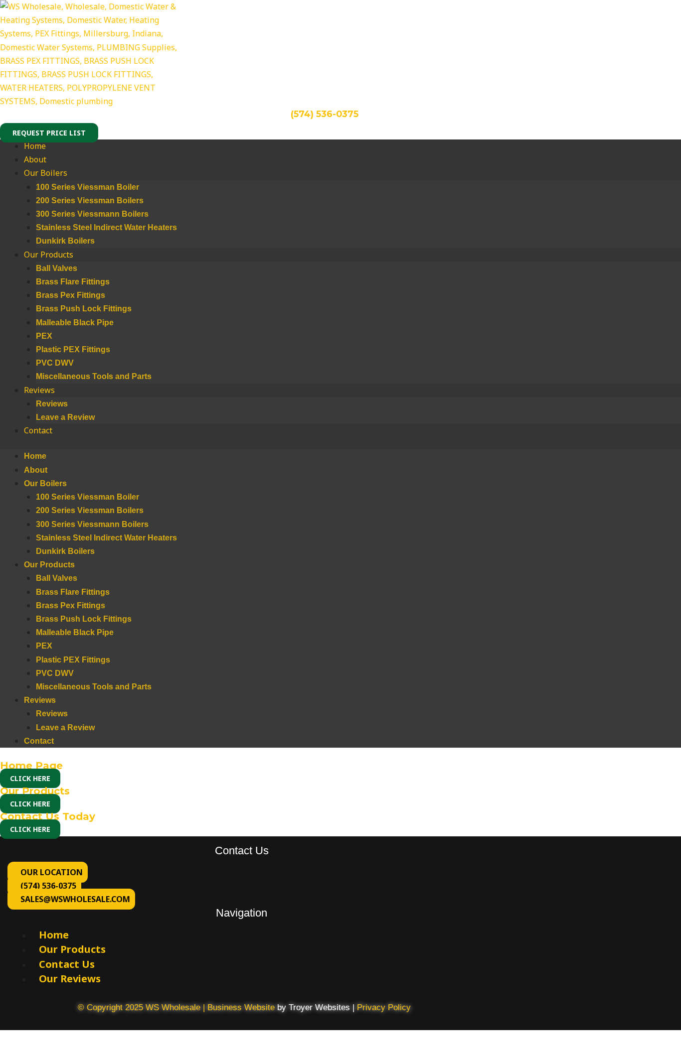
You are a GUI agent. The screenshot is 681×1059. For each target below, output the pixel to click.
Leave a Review (65, 417)
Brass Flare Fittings (73, 281)
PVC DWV (55, 363)
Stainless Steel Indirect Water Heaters (106, 227)
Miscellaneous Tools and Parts (94, 376)
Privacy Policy (384, 1007)
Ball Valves (56, 268)
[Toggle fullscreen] (32, 1040)
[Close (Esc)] (76, 1040)
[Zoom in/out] (10, 1040)
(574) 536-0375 (324, 114)
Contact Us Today (47, 816)
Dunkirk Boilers (65, 241)
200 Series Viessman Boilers (90, 200)
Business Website (241, 1007)
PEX (44, 336)
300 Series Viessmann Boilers (92, 214)
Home (35, 145)
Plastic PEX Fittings (73, 349)
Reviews (39, 390)
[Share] (54, 1040)
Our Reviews (70, 978)
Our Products (48, 254)
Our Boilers (45, 172)
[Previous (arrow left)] (10, 1054)
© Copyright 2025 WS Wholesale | (142, 1007)
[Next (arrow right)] (32, 1054)
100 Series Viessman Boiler (87, 187)
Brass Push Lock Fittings (84, 308)
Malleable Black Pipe (75, 322)
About (35, 159)
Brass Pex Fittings (70, 295)
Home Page (31, 766)
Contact (38, 430)
